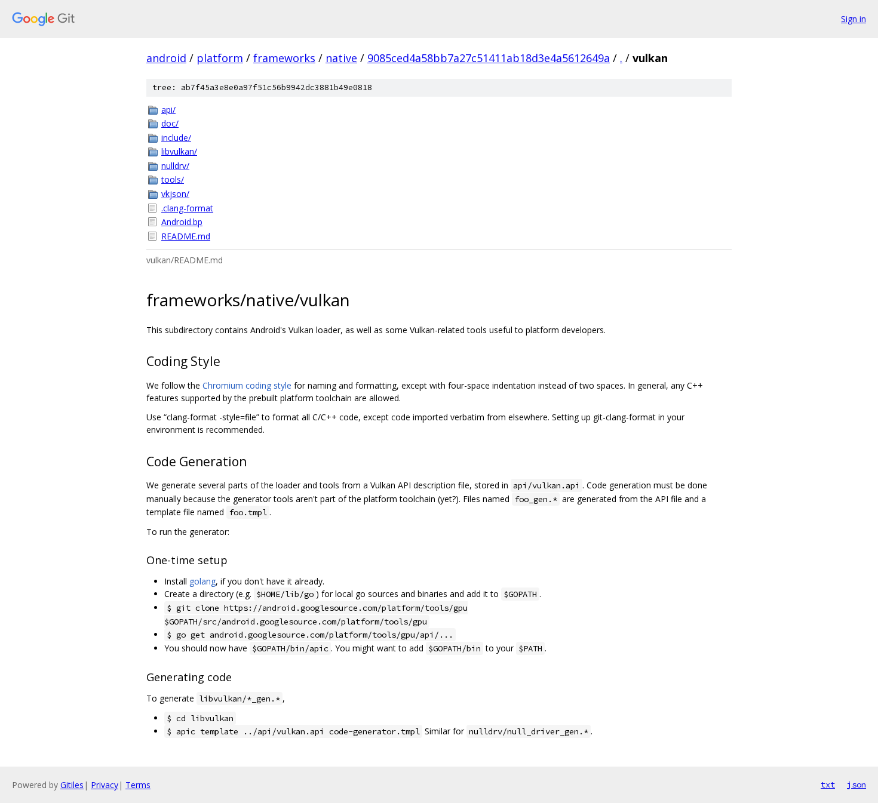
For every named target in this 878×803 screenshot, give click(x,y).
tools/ (172, 179)
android (166, 58)
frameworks (284, 58)
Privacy (104, 784)
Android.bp (181, 221)
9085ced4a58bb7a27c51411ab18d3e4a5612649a (488, 58)
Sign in (853, 18)
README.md (185, 236)
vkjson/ (175, 193)
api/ (168, 109)
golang (202, 581)
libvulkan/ (179, 151)
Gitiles (72, 784)
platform (220, 58)
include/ (176, 137)
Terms (138, 784)
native (341, 58)
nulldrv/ (175, 165)
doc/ (170, 123)
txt (828, 784)
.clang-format (187, 208)
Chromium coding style (246, 385)
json (856, 784)
